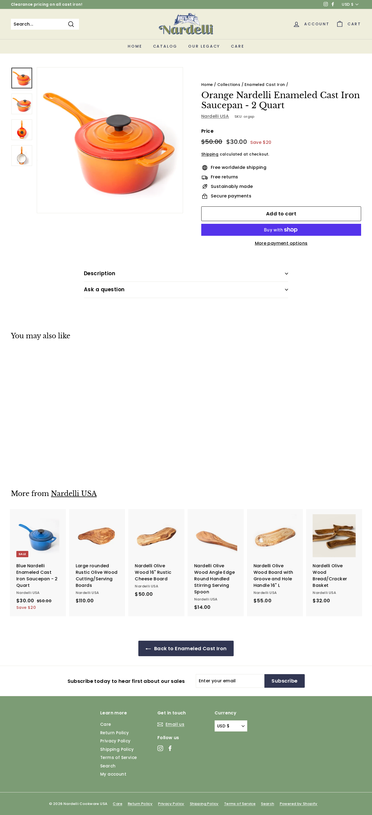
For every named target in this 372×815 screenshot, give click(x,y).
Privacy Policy (115, 741)
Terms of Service (118, 757)
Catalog (165, 46)
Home (135, 46)
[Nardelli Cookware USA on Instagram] (160, 748)
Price (207, 131)
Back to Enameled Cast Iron (190, 648)
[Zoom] (110, 140)
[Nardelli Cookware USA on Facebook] (170, 748)
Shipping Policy (117, 749)
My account (113, 774)
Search (107, 766)
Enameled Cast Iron (265, 84)
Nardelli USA (215, 116)
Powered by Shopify (299, 803)
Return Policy (114, 733)
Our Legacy (204, 46)
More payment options (281, 243)
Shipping (209, 154)
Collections (228, 84)
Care (237, 46)
